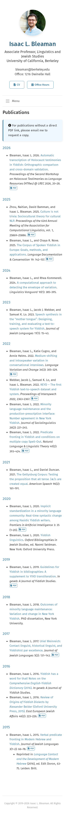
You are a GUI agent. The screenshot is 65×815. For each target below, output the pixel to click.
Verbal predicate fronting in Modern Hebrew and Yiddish (36, 739)
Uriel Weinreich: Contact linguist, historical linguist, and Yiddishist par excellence (36, 645)
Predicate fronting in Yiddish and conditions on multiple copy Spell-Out (35, 436)
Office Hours (42, 84)
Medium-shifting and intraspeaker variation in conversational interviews (33, 360)
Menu (15, 101)
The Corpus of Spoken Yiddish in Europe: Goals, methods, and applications (35, 249)
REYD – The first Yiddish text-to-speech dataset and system (35, 389)
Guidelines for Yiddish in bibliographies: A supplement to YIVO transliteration (34, 571)
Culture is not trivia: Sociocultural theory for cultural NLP (35, 216)
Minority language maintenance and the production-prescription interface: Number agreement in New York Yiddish (32, 413)
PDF (14, 188)
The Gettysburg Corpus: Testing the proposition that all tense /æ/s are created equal (35, 479)
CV (18, 84)
